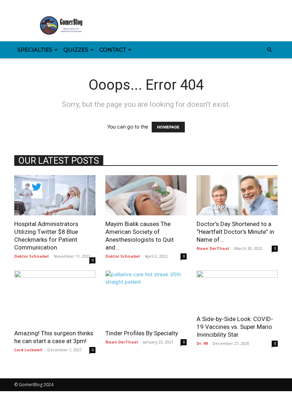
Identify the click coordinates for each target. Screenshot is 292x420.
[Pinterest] (54, 5)
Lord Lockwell (28, 349)
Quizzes (75, 49)
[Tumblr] (66, 5)
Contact (112, 49)
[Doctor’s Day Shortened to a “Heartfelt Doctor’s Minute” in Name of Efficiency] (237, 195)
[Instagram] (31, 5)
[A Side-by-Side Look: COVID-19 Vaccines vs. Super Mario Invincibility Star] (237, 291)
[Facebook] (19, 5)
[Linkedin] (43, 5)
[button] (269, 50)
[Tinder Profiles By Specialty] (146, 298)
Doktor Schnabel (31, 256)
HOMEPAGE (168, 127)
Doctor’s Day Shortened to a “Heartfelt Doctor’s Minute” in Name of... (235, 231)
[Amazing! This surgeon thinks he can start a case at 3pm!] (54, 298)
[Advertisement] (194, 25)
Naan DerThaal (213, 248)
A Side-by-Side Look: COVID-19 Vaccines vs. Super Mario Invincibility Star (235, 326)
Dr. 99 (202, 343)
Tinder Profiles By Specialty (141, 333)
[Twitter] (78, 5)
